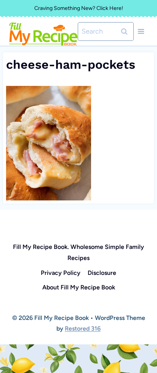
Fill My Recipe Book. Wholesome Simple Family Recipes (78, 252)
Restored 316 (83, 328)
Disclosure (102, 272)
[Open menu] (141, 31)
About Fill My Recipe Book (78, 287)
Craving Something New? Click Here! (78, 8)
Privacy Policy (60, 272)
